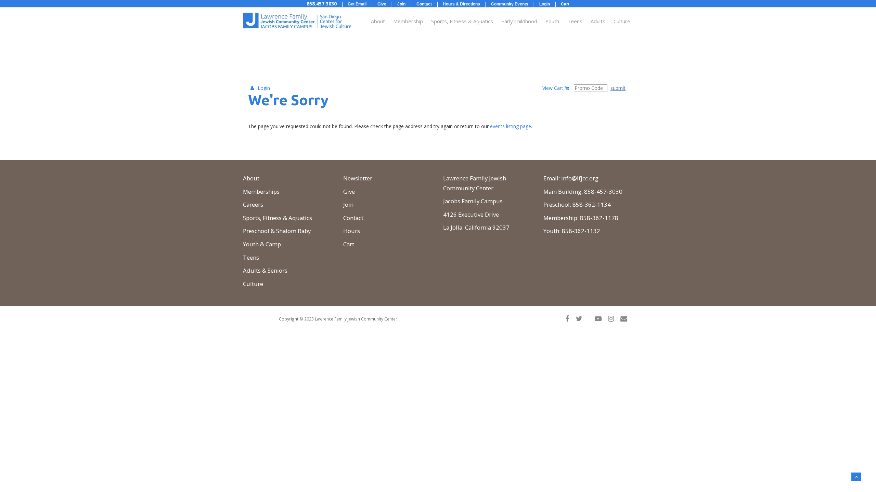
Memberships (261, 191)
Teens (574, 21)
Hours (351, 231)
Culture (622, 21)
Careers (253, 204)
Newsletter (357, 178)
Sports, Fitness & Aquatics (462, 21)
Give (349, 191)
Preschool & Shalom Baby (277, 231)
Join (348, 204)
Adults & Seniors (265, 270)
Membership (408, 21)
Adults (598, 21)
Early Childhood (519, 21)
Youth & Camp (262, 244)
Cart (348, 244)
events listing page (510, 126)
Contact (353, 218)
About (378, 21)
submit (618, 88)
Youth (552, 21)
